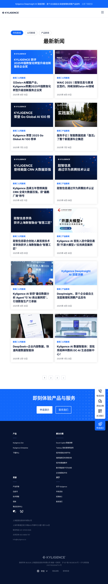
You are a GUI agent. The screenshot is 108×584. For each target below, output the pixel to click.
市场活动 (59, 492)
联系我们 (63, 409)
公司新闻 (31, 33)
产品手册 (16, 487)
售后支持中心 (17, 507)
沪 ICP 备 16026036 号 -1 (71, 563)
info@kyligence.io (19, 539)
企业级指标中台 (61, 473)
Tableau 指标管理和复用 (64, 448)
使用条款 (66, 571)
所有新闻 (17, 33)
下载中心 (16, 453)
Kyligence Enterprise (20, 448)
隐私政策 (55, 571)
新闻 (15, 78)
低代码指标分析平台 (63, 453)
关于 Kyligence (61, 487)
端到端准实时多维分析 (64, 458)
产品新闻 (45, 33)
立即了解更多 (87, 4)
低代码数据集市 (61, 463)
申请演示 (44, 409)
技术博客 (16, 497)
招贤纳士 (59, 497)
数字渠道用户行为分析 (64, 468)
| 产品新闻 (65, 131)
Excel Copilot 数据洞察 (64, 443)
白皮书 (15, 492)
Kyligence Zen (18, 443)
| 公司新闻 (21, 78)
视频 (14, 502)
